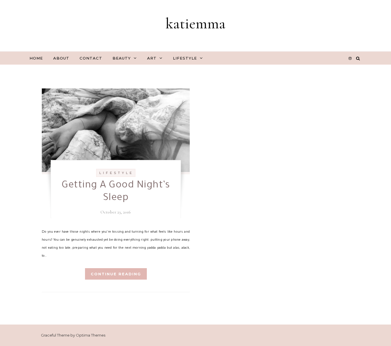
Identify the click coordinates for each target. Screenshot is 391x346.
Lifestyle (185, 58)
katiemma (195, 23)
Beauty (121, 58)
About (61, 58)
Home (36, 58)
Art (152, 58)
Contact (91, 58)
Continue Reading (116, 274)
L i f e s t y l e (115, 173)
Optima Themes (90, 335)
